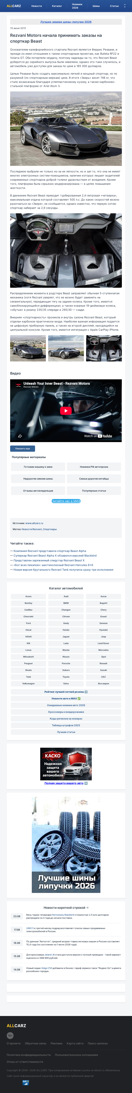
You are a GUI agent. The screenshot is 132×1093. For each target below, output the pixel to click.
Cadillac (28, 609)
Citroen (66, 616)
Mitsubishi (28, 656)
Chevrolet (28, 616)
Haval (28, 630)
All (14, 6)
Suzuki (103, 670)
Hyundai (103, 630)
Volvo (66, 683)
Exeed (103, 616)
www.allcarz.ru (34, 523)
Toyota (66, 676)
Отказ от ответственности (25, 1061)
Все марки (103, 683)
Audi (66, 596)
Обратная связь (35, 1043)
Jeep (103, 636)
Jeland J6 (50, 954)
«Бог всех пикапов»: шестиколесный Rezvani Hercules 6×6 (53, 565)
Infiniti (28, 636)
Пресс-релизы (98, 1043)
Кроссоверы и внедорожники (66, 711)
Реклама (56, 1043)
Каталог (57, 5)
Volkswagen (28, 683)
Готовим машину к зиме (38, 466)
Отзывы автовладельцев (38, 490)
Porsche (66, 663)
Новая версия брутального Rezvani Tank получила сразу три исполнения (63, 569)
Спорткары (50, 529)
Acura (28, 596)
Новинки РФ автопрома (94, 466)
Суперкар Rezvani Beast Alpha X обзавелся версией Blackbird (55, 555)
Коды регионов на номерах (66, 718)
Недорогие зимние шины (38, 478)
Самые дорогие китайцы (94, 478)
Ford (28, 623)
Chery (104, 609)
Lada (66, 643)
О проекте (14, 1043)
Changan (66, 609)
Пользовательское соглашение (76, 1055)
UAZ (103, 676)
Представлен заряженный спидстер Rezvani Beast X (49, 560)
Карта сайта (75, 1043)
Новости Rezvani (32, 529)
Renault (103, 663)
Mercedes (103, 650)
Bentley (28, 603)
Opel (103, 656)
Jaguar (66, 636)
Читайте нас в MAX (66, 501)
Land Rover (103, 643)
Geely (66, 623)
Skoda (28, 670)
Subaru (66, 670)
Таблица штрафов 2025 (66, 725)
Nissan (66, 656)
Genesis (104, 623)
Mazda (66, 650)
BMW (66, 603)
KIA (28, 643)
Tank (28, 676)
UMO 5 (30, 928)
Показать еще (22, 448)
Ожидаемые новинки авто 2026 (66, 705)
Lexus (28, 650)
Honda (66, 630)
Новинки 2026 (77, 6)
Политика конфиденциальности (29, 1055)
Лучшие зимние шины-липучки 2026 (66, 22)
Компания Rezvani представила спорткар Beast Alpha (50, 551)
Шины (96, 5)
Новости (36, 5)
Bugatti (103, 603)
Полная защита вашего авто (64, 783)
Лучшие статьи (66, 732)
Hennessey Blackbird (63, 914)
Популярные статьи (94, 490)
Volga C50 (46, 968)
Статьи (114, 5)
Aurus (104, 596)
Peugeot (28, 663)
